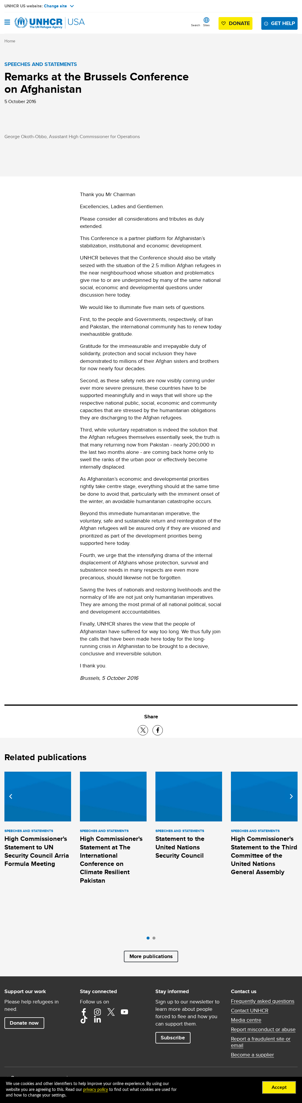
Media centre (246, 1020)
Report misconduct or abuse (263, 1029)
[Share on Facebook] (157, 730)
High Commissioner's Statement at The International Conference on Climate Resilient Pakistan (111, 859)
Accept (279, 1087)
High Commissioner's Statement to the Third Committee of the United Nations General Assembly (264, 855)
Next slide (291, 796)
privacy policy (95, 1090)
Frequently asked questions (262, 1001)
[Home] (34, 23)
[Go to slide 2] (155, 939)
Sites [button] (206, 25)
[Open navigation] (7, 23)
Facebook (84, 1012)
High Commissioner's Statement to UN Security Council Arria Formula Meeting (36, 851)
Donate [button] (239, 23)
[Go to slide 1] (149, 939)
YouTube (124, 1012)
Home (9, 41)
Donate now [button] (24, 1023)
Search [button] (195, 25)
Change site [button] (55, 6)
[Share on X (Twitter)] (143, 730)
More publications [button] (151, 956)
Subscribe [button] (173, 1037)
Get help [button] (283, 23)
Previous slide (10, 796)
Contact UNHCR (249, 1010)
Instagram (97, 1012)
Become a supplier (252, 1054)
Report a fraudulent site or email (260, 1042)
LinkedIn (97, 1019)
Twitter (111, 1012)
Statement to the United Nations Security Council (179, 847)
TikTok (84, 1019)
